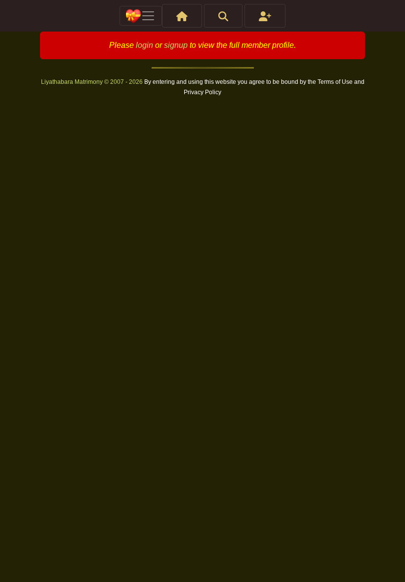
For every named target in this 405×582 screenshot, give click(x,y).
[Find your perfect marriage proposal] (223, 15)
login (144, 45)
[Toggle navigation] (141, 16)
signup (176, 45)
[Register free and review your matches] (265, 15)
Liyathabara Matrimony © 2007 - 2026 (92, 81)
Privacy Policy (202, 92)
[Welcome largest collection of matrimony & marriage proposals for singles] (182, 15)
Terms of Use (336, 81)
